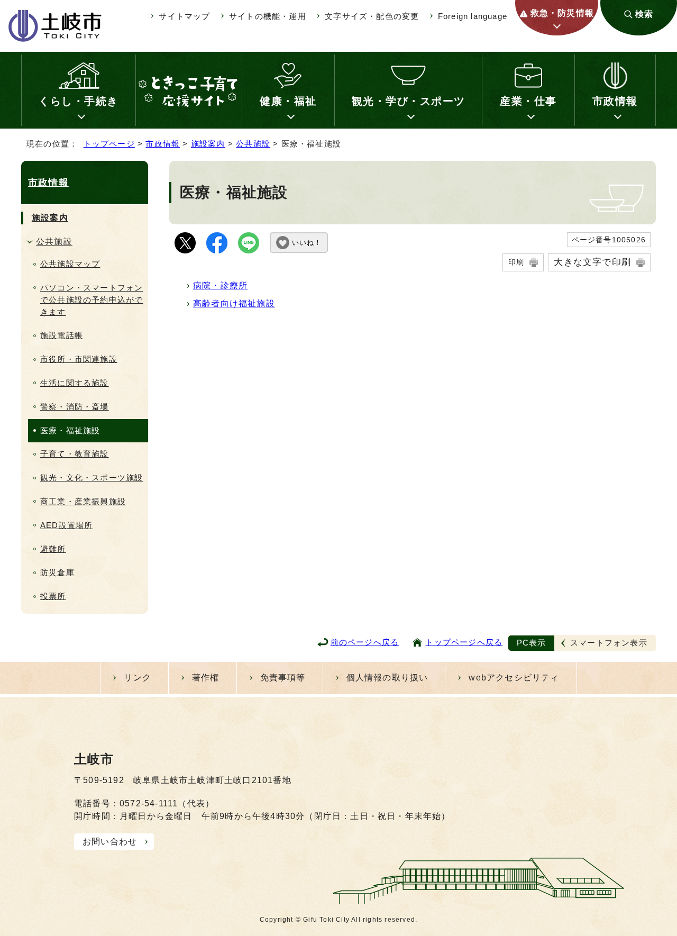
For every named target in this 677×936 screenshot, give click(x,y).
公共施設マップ (70, 263)
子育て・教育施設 (74, 453)
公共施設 (253, 143)
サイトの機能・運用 (267, 16)
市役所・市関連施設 (78, 359)
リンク (137, 677)
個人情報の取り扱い (387, 677)
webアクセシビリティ (514, 677)
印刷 (516, 262)
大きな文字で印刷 (592, 262)
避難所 (53, 548)
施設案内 (208, 143)
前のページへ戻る (365, 642)
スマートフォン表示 (608, 642)
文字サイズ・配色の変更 (372, 16)
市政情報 (615, 101)
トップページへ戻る (463, 642)
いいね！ (307, 243)
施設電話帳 (61, 335)
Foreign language (472, 16)
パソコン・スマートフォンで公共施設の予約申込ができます (91, 299)
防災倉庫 (57, 572)
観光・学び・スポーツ (408, 101)
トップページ (109, 143)
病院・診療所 (220, 285)
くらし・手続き (78, 101)
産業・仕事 (528, 101)
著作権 (205, 677)
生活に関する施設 (74, 382)
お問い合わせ (110, 841)
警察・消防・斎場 (74, 406)
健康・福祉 (288, 101)
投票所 (53, 596)
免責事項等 (283, 677)
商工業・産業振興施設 (83, 501)
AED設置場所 (66, 525)
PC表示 (531, 642)
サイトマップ (184, 16)
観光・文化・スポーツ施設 (91, 477)
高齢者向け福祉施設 (234, 303)
